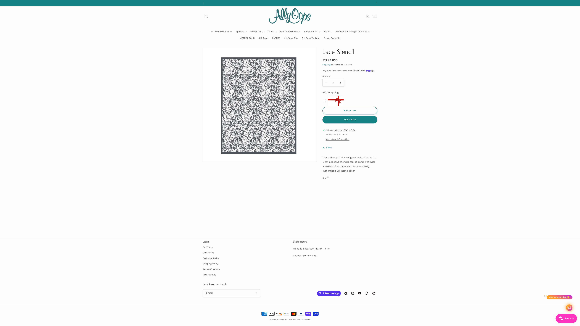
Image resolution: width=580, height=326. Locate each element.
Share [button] (329, 147)
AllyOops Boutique (285, 319)
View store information (337, 139)
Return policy (209, 274)
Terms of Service (211, 269)
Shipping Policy (210, 263)
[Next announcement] (376, 3)
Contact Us (208, 252)
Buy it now (350, 119)
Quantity (326, 76)
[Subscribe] (256, 293)
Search (206, 241)
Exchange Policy (211, 258)
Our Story (208, 247)
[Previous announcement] (203, 3)
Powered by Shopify (301, 319)
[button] (206, 16)
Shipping (326, 65)
